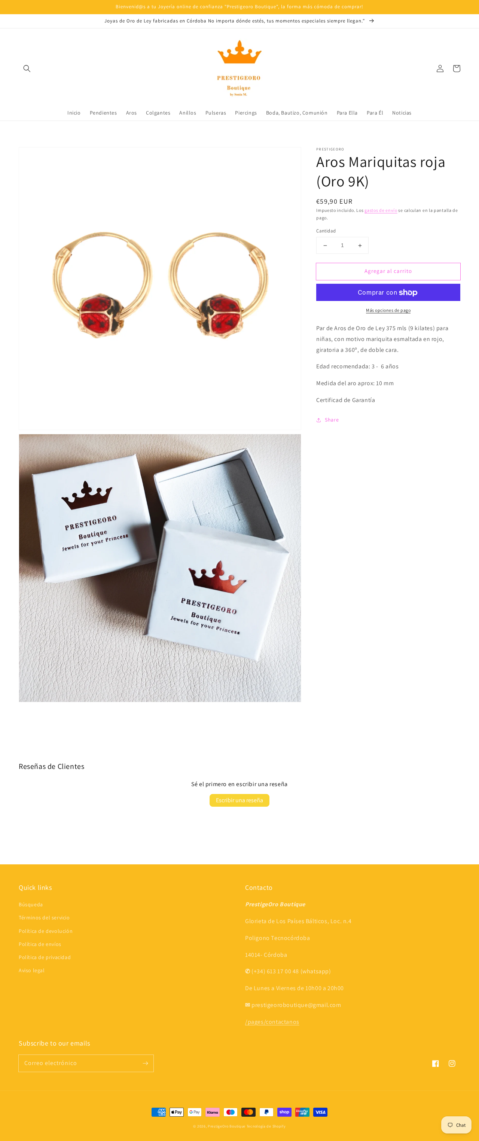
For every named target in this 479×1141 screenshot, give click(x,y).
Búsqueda (31, 904)
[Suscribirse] (145, 1063)
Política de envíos (40, 944)
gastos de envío (380, 210)
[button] (27, 68)
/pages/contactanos (272, 1022)
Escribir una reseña (239, 800)
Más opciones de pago (388, 310)
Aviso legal (32, 970)
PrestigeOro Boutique (226, 1126)
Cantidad (326, 231)
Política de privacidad (45, 957)
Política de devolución (46, 931)
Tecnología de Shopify (266, 1126)
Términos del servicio (44, 917)
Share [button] (332, 420)
